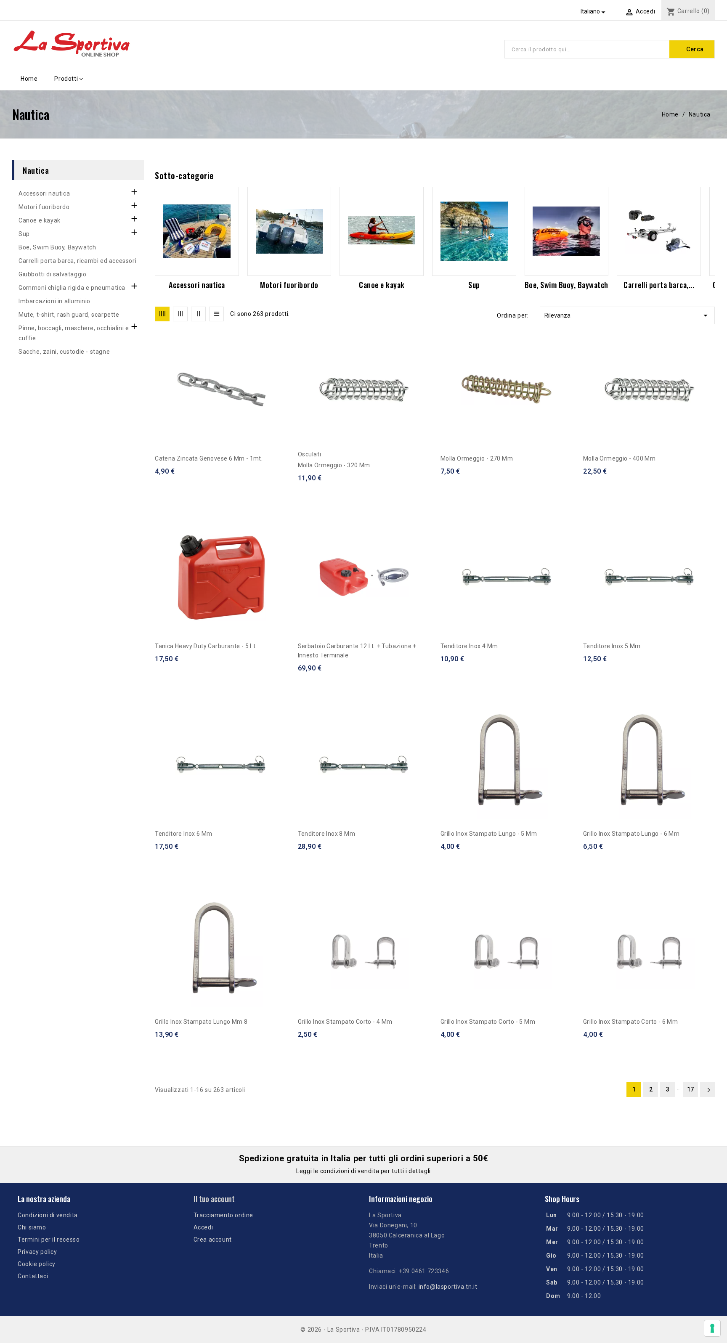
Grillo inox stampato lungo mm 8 (201, 1021)
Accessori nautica (44, 193)
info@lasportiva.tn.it (448, 1286)
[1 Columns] (216, 314)
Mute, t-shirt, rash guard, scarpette (69, 314)
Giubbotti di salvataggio (52, 274)
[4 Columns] (162, 314)
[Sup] (474, 231)
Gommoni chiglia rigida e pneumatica (72, 287)
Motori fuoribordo (44, 207)
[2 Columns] (198, 314)
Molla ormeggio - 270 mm (476, 458)
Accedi (203, 1227)
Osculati (309, 454)
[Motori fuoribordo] (289, 231)
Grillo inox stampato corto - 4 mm (345, 1021)
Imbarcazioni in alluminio (54, 301)
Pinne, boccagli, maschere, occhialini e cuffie (74, 333)
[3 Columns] (180, 314)
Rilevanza (627, 315)
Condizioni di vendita (48, 1215)
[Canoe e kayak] (382, 231)
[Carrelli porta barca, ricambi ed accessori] (659, 231)
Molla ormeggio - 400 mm (619, 458)
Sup (24, 233)
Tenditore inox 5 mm (612, 646)
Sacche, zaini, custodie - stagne (64, 351)
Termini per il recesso (49, 1239)
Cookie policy (37, 1264)
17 (690, 1089)
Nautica (36, 170)
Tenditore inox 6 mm (183, 833)
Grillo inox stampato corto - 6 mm (630, 1021)
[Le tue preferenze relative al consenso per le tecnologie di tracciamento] (712, 1328)
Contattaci (33, 1276)
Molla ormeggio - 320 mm (334, 465)
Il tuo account (214, 1198)
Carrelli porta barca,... (659, 284)
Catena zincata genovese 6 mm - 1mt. (209, 458)
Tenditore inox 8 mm (327, 833)
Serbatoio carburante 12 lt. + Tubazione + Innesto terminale (357, 651)
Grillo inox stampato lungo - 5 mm (488, 833)
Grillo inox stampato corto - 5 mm (487, 1021)
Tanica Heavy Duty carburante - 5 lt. (206, 646)
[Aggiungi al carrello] (283, 378)
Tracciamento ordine (223, 1215)
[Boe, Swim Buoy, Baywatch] (567, 231)
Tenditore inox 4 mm (469, 646)
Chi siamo (32, 1227)
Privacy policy (37, 1251)
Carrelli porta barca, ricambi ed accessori (77, 260)
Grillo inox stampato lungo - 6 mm (631, 833)
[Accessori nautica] (197, 231)
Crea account (213, 1239)
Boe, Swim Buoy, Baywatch (57, 247)
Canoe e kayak (40, 220)
